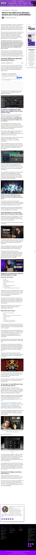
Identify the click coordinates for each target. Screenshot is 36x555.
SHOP (35, 4)
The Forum (34, 2)
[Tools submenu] (26, 5)
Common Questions (6, 10)
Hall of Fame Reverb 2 (8, 391)
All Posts (31, 30)
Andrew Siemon (13, 17)
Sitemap (11, 532)
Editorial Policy (12, 530)
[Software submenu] (14, 5)
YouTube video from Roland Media (11, 114)
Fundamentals (14, 10)
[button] (35, 251)
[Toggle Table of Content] (22, 63)
